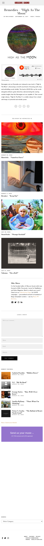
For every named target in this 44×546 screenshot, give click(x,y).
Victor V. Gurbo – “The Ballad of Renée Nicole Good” (27, 412)
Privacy (38, 536)
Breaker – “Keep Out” (9, 196)
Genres (28, 539)
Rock (32, 16)
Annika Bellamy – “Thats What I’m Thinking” (25, 402)
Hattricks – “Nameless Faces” (12, 157)
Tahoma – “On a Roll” (9, 273)
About (26, 536)
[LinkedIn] (21, 302)
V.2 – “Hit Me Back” (19, 382)
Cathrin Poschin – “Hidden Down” (25, 373)
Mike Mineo (10, 16)
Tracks (38, 16)
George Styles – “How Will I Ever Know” (24, 393)
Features (31, 536)
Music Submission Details (9, 422)
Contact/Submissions (32, 538)
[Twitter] (24, 106)
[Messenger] (20, 106)
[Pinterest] (28, 106)
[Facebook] (15, 106)
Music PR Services (37, 539)
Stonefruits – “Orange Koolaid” (13, 234)
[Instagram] (18, 302)
